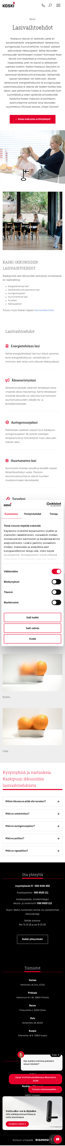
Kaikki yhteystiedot (32, 939)
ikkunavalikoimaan (44, 310)
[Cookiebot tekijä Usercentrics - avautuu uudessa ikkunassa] (46, 504)
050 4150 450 (42, 886)
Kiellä (32, 638)
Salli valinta (32, 628)
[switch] (56, 581)
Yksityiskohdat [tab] (32, 513)
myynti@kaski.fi (24, 886)
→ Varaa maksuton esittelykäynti (32, 119)
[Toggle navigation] (58, 5)
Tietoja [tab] (54, 513)
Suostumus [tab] (11, 513)
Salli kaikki (32, 617)
